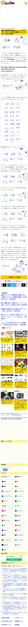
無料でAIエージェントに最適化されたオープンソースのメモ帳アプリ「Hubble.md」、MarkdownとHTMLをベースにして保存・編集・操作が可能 (15, 576)
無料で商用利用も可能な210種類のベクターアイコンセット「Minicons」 (7, 368)
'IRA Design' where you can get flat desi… (11, 419)
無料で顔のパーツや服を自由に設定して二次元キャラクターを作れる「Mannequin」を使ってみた (21, 354)
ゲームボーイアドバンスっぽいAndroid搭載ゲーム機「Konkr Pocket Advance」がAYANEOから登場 (14, 590)
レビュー (25, 28)
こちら (22, 566)
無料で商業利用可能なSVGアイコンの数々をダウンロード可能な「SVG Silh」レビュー (7, 384)
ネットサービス (22, 413)
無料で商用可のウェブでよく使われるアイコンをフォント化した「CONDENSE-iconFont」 (21, 340)
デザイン (9, 415)
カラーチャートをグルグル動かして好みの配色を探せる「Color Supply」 (7, 340)
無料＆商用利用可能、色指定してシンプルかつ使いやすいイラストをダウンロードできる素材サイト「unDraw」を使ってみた (21, 385)
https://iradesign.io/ (7, 71)
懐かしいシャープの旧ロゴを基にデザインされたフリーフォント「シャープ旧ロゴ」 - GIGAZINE (14, 316)
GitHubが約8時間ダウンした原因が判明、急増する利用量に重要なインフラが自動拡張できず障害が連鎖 (15, 585)
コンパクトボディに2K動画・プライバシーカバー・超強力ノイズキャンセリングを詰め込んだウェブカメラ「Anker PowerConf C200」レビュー (20, 405)
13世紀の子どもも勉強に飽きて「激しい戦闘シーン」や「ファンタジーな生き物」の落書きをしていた (15, 599)
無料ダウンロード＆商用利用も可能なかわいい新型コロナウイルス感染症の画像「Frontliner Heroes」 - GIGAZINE (14, 297)
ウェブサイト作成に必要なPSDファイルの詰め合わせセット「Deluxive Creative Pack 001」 (21, 370)
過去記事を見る (14, 559)
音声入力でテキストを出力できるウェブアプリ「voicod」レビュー (7, 402)
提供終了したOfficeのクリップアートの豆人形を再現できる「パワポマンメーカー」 (7, 353)
